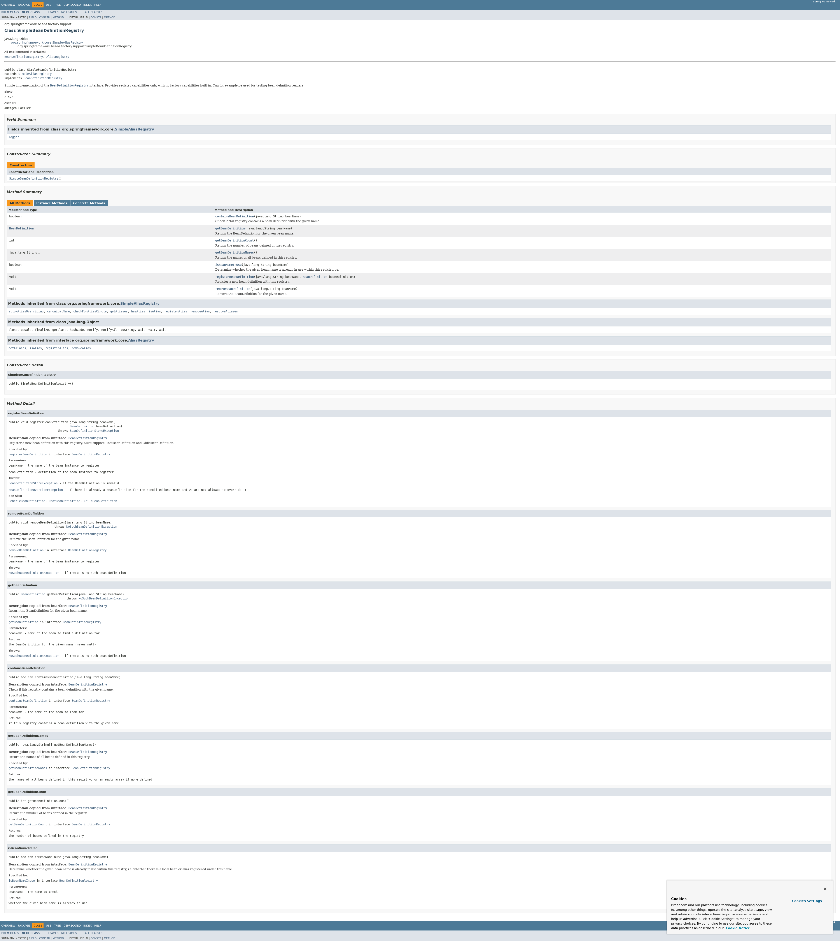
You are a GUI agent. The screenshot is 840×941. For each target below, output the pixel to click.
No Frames (69, 12)
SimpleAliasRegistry (35, 74)
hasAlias (138, 311)
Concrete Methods (89, 203)
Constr (44, 17)
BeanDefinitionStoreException (94, 430)
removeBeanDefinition (232, 289)
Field (33, 17)
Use (48, 4)
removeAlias (200, 311)
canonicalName (58, 311)
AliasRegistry (57, 56)
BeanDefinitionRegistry (23, 56)
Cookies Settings (807, 901)
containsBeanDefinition (234, 216)
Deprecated (72, 4)
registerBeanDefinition (234, 276)
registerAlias (175, 311)
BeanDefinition (21, 228)
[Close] (825, 889)
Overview (8, 4)
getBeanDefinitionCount (234, 240)
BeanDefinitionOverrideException (36, 490)
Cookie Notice (737, 928)
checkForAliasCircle (90, 311)
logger (14, 137)
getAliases (119, 311)
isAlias (155, 311)
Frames (53, 12)
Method (58, 17)
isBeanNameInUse (228, 264)
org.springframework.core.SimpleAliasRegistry (47, 42)
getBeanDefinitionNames (234, 252)
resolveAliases (225, 311)
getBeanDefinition (230, 228)
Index (87, 4)
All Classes (94, 12)
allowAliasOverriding (26, 311)
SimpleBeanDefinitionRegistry (33, 178)
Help (97, 4)
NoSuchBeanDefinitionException (91, 526)
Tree (57, 4)
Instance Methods (51, 203)
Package (24, 4)
